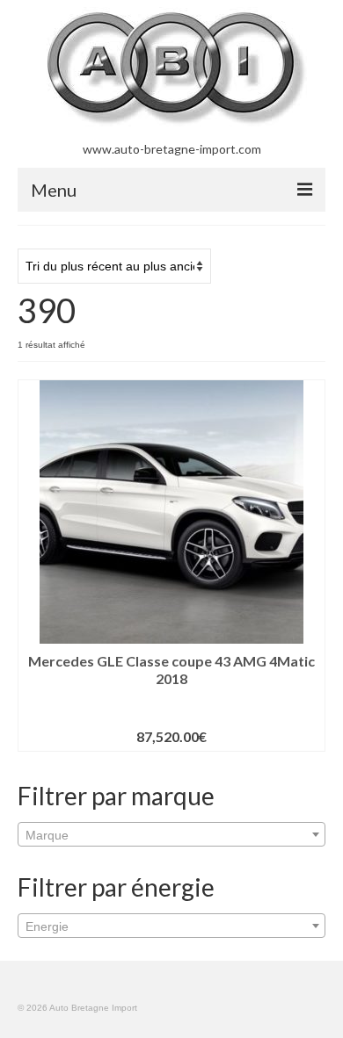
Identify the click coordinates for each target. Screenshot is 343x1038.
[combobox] (171, 834)
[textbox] (171, 835)
